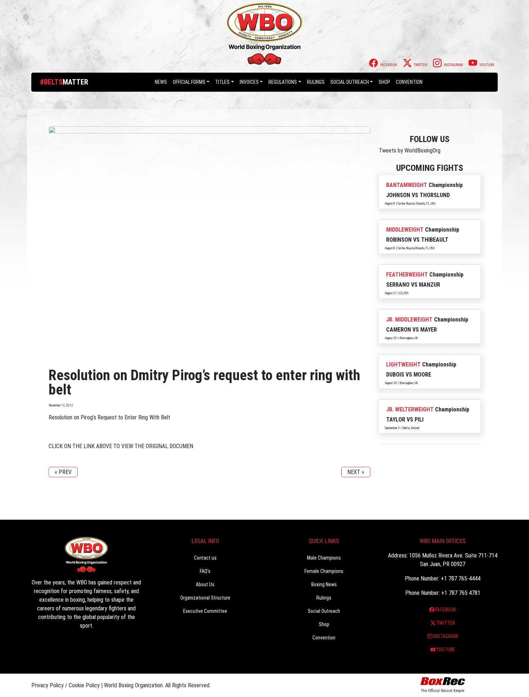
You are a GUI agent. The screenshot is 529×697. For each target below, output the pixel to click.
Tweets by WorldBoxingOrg (409, 150)
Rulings (316, 82)
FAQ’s (205, 571)
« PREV (63, 472)
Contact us (205, 558)
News (161, 82)
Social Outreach (349, 82)
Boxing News (324, 584)
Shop (384, 82)
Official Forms (189, 82)
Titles (222, 82)
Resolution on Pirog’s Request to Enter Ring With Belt (109, 417)
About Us (205, 584)
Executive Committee (205, 611)
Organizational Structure (205, 598)
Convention (323, 638)
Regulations (282, 82)
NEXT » (355, 472)
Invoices (249, 82)
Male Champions (324, 558)
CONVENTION (409, 82)
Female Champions (323, 571)
